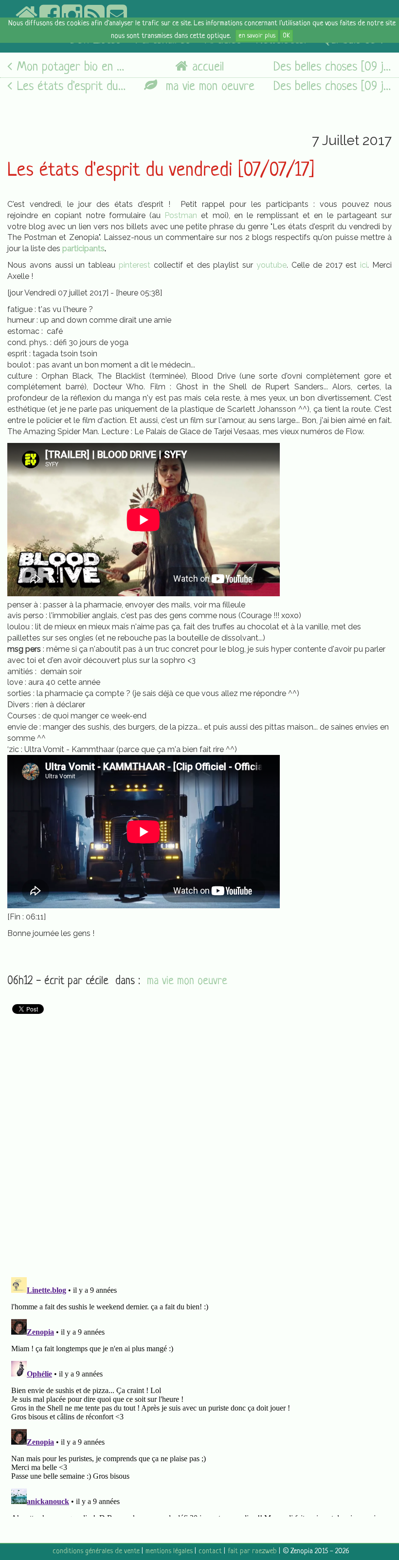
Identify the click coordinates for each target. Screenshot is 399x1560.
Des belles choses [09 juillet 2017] (332, 67)
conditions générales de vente (96, 1551)
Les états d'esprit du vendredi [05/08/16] (71, 87)
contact (210, 1551)
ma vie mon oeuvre (208, 87)
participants (83, 248)
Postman (179, 215)
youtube (271, 265)
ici (363, 265)
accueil (208, 67)
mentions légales (169, 1551)
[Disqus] (199, 1141)
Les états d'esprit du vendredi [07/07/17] (160, 171)
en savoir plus (256, 35)
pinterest (134, 265)
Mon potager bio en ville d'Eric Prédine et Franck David (71, 67)
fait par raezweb (252, 1551)
